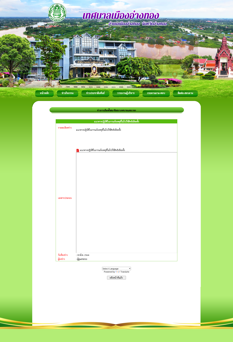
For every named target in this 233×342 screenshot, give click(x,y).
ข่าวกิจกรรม (67, 93)
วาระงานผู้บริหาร (126, 93)
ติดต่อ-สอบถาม (185, 93)
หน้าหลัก (44, 93)
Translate (124, 271)
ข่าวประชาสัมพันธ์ (95, 93)
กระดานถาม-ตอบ (156, 93)
